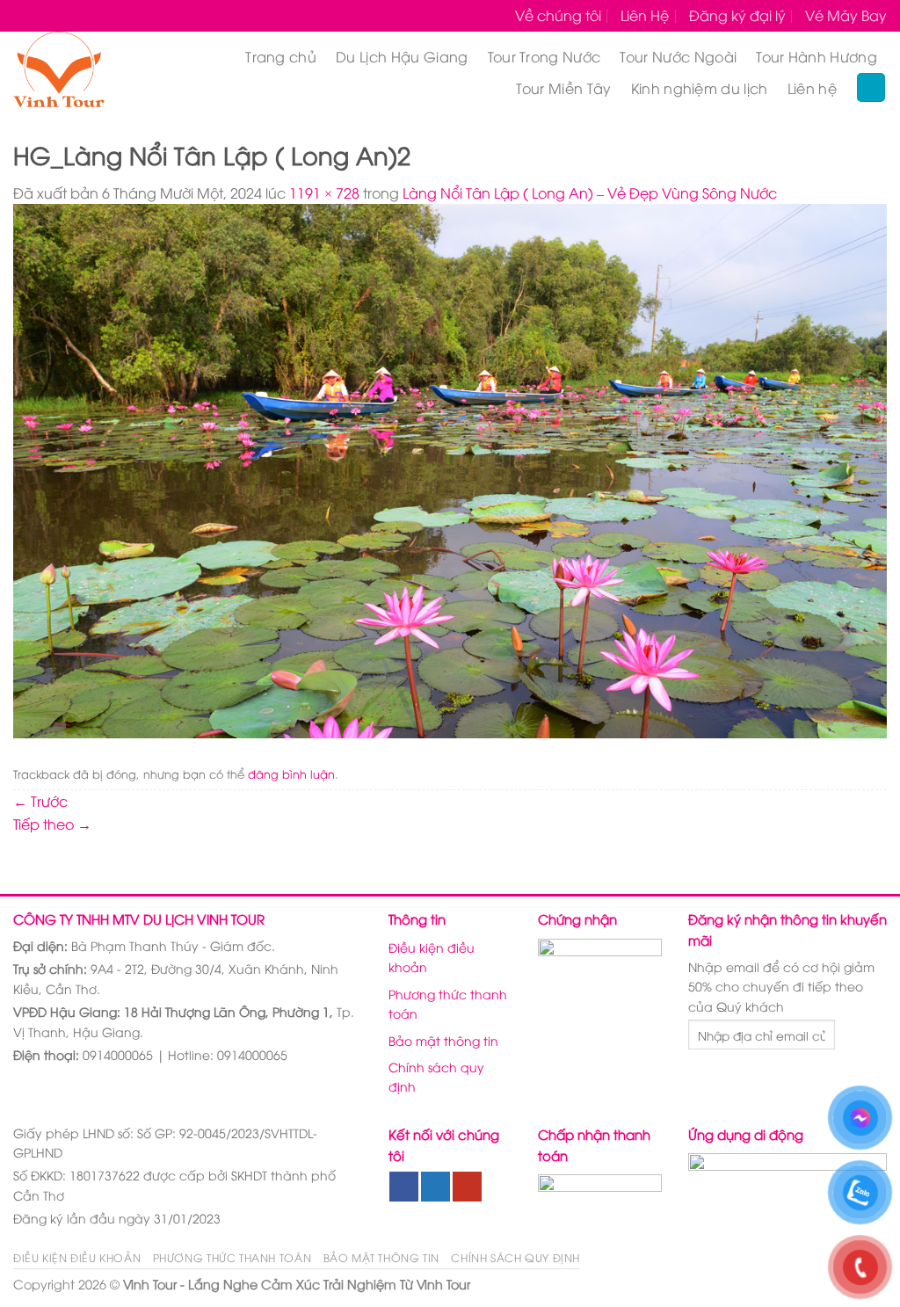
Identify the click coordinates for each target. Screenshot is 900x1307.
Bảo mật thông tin (443, 1040)
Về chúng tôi (558, 15)
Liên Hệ (645, 15)
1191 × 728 (324, 192)
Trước (40, 800)
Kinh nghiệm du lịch (699, 88)
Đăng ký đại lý (737, 15)
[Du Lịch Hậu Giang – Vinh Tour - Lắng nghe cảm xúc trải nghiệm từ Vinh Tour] (80, 72)
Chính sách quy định (436, 1076)
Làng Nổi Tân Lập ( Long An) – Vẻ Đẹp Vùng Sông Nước (590, 192)
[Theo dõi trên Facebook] (403, 1187)
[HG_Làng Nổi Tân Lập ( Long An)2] (450, 468)
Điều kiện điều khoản (431, 957)
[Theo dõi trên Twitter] (435, 1187)
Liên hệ (812, 88)
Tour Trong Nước (544, 56)
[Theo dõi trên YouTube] (467, 1187)
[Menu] (871, 87)
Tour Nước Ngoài (678, 56)
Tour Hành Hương (816, 56)
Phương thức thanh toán (447, 1003)
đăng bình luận (291, 773)
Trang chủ (280, 56)
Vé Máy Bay (846, 15)
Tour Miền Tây (563, 88)
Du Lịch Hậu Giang (402, 56)
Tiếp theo (52, 823)
